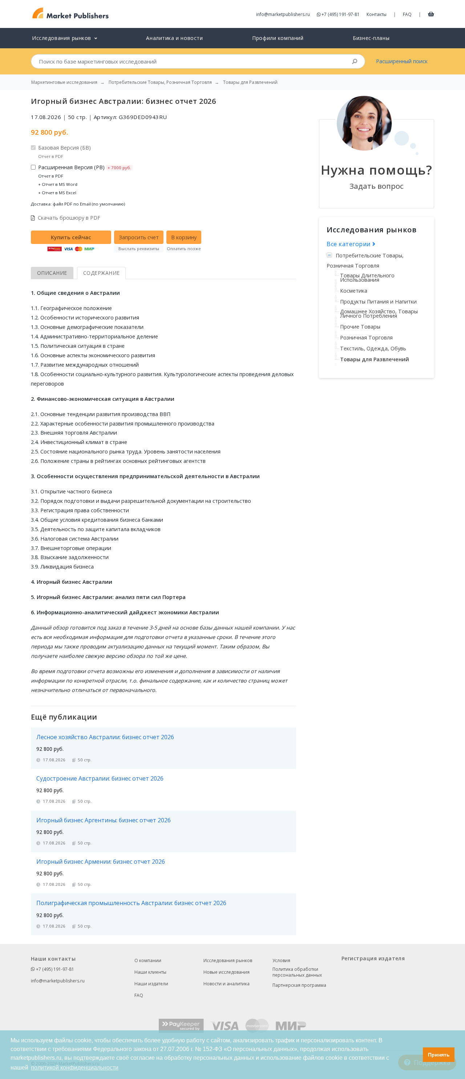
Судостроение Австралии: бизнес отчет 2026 (99, 778)
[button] (415, 1055)
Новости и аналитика (226, 984)
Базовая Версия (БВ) (64, 151)
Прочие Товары (360, 326)
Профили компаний (277, 37)
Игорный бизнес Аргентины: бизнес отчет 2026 (103, 820)
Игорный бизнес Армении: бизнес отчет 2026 (100, 862)
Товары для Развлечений (374, 359)
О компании (147, 960)
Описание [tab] (52, 272)
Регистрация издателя (373, 958)
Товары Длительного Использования (367, 277)
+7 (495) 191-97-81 (340, 14)
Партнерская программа (299, 985)
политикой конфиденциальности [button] (74, 1067)
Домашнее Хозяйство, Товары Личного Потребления (379, 313)
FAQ (407, 14)
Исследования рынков (227, 960)
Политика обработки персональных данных (297, 972)
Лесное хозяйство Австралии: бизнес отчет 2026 (105, 737)
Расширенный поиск (402, 61)
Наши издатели (151, 984)
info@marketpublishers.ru (283, 14)
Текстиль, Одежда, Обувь (373, 348)
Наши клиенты (150, 972)
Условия (281, 960)
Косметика (353, 290)
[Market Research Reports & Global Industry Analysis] (70, 13)
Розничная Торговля (366, 337)
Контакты (377, 14)
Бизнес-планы (371, 37)
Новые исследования (226, 972)
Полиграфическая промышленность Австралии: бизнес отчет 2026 (131, 903)
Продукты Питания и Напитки (378, 301)
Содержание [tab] (101, 272)
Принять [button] (439, 1055)
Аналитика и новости (174, 37)
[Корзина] (431, 13)
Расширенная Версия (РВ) (84, 179)
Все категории (349, 244)
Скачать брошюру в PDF (69, 217)
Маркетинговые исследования (64, 82)
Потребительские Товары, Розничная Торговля (365, 260)
